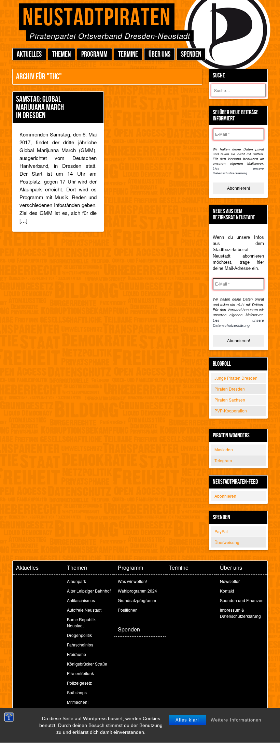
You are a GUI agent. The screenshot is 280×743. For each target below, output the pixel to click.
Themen (61, 54)
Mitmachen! (77, 702)
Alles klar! (187, 720)
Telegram (223, 460)
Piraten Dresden (229, 389)
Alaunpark (76, 581)
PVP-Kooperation (230, 410)
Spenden (191, 54)
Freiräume (76, 654)
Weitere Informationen (236, 720)
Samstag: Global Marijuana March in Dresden (40, 107)
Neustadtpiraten (97, 18)
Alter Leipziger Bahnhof (89, 591)
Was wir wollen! (132, 581)
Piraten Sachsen (229, 400)
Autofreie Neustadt (84, 610)
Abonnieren (225, 496)
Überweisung (226, 542)
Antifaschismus (81, 600)
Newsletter (230, 581)
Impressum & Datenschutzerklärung (240, 613)
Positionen (128, 610)
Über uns (159, 54)
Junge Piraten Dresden (235, 378)
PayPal (221, 531)
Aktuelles (29, 54)
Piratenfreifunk (80, 673)
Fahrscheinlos (80, 644)
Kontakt (227, 591)
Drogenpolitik (79, 635)
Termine (128, 54)
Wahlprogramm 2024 (137, 591)
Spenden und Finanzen (242, 600)
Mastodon (223, 449)
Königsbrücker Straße (87, 664)
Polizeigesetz (79, 683)
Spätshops (77, 692)
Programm (94, 54)
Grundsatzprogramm (137, 600)
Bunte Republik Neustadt (81, 622)
